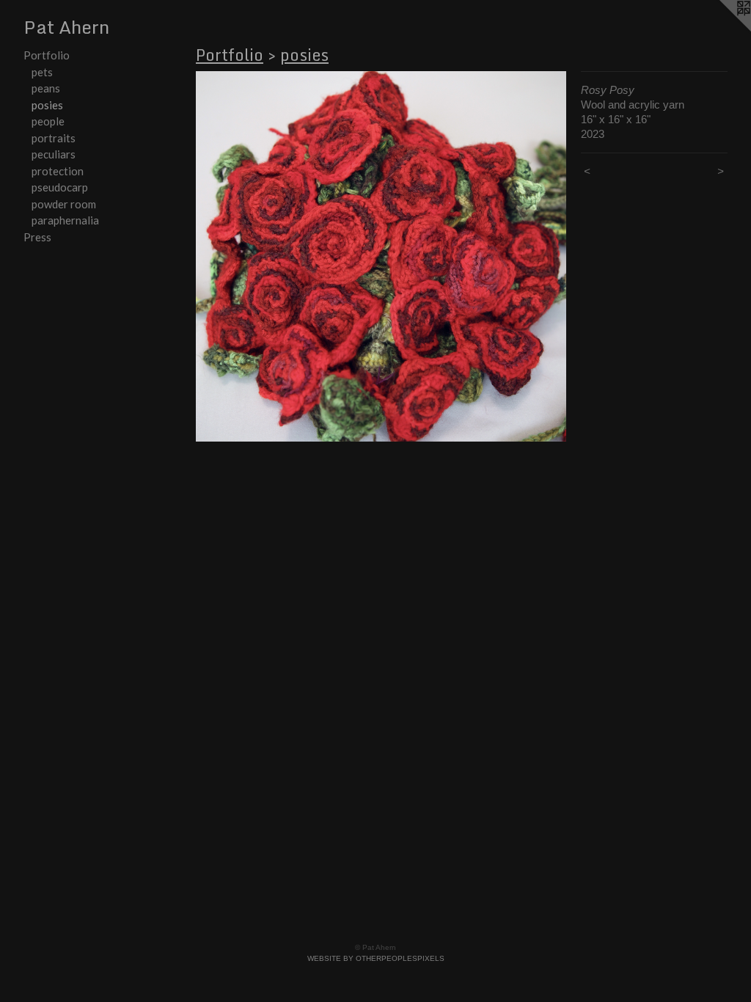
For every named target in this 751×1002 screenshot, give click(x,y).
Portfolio (46, 55)
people (48, 121)
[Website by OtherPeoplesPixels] (721, 29)
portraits (54, 138)
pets (42, 71)
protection (58, 171)
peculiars (54, 154)
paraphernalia (65, 220)
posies (47, 104)
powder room (64, 204)
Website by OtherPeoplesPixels (375, 958)
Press (37, 237)
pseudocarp (60, 187)
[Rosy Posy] (381, 256)
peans (46, 88)
